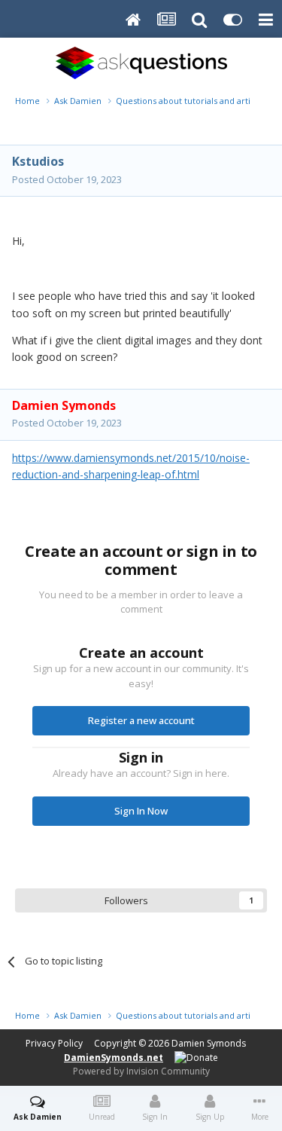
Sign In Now (141, 811)
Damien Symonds (208, 1043)
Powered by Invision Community (141, 1071)
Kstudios (38, 161)
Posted (67, 179)
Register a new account (141, 720)
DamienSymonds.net (113, 1057)
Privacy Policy (54, 1043)
